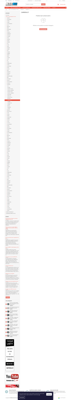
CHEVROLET (9, 33)
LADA (8, 61)
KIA (7, 60)
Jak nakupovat (30, 0)
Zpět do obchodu (43, 29)
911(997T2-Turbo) (10, 88)
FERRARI (8, 42)
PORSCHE (8, 84)
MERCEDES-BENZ (9, 76)
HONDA (8, 49)
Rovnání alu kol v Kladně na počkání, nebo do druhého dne (12, 219)
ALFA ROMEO (9, 19)
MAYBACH (8, 73)
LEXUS (8, 67)
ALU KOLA (7, 15)
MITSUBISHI (9, 78)
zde (39, 394)
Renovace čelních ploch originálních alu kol (12, 238)
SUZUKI (8, 119)
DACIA (8, 37)
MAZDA (8, 74)
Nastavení (22, 397)
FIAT (8, 43)
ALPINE (8, 22)
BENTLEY (8, 26)
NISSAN (8, 80)
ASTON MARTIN (9, 23)
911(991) (8, 87)
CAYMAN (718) (9, 103)
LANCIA (8, 64)
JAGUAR (8, 57)
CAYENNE (8, 101)
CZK (59, 0)
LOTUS (8, 69)
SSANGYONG (9, 117)
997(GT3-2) (9, 95)
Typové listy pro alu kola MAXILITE (11, 256)
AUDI (8, 25)
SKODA (8, 114)
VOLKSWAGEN (9, 124)
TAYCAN (8, 108)
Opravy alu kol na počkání (10, 273)
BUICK (8, 30)
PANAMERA (9, 107)
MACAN (8, 105)
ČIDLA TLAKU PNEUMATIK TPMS (11, 16)
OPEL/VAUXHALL (9, 81)
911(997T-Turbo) (10, 91)
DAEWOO (8, 39)
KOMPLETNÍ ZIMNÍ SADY (9, 212)
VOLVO (8, 125)
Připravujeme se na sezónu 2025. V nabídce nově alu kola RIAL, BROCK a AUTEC (12, 228)
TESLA (8, 121)
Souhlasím (49, 394)
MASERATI (8, 71)
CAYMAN (8, 104)
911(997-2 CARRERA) (10, 90)
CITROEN (8, 36)
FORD (8, 44)
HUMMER (8, 53)
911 (8, 86)
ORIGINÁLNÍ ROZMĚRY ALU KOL (11, 213)
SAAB (8, 112)
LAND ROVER (9, 66)
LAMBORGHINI (9, 63)
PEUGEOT (8, 83)
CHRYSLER (8, 35)
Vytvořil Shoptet (62, 397)
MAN (8, 70)
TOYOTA (8, 122)
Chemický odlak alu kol (9, 265)
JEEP (8, 59)
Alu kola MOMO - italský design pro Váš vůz (12, 247)
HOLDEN (8, 47)
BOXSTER (8, 98)
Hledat (43, 4)
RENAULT (8, 110)
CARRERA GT (9, 100)
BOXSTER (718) (9, 97)
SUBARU (8, 118)
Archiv (7, 297)
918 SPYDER (9, 94)
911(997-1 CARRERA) (10, 93)
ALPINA (8, 20)
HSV (7, 50)
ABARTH (8, 18)
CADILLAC (8, 32)
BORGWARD (9, 29)
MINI (7, 77)
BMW (8, 27)
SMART (8, 115)
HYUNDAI (8, 52)
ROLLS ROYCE (9, 111)
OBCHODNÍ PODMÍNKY (38, 0)
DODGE (8, 40)
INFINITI (8, 54)
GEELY (8, 46)
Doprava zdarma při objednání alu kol (12, 281)
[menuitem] (7, 8)
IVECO (8, 56)
